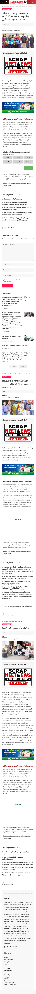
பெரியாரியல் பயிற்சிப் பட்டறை (13, 199)
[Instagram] (13, 947)
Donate (28, 167)
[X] (7, 947)
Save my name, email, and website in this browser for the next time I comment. (18, 280)
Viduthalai (4, 28)
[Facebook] (4, 947)
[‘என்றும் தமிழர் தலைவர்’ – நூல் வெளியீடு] (29, 338)
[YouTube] (10, 947)
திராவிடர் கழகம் (6, 9)
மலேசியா (12, 228)
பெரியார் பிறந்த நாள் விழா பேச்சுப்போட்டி (21, 606)
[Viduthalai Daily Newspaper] (18, 2)
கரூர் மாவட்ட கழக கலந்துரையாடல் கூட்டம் (14, 345)
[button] (3, 2)
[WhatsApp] (16, 947)
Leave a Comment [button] (8, 615)
